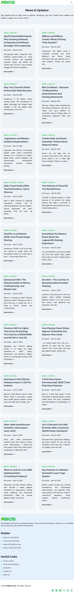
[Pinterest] (56, 590)
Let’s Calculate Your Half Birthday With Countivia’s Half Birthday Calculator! (55, 427)
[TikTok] (67, 590)
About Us (6, 575)
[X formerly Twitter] (71, 590)
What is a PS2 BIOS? (11, 537)
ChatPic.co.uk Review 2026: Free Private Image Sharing (17, 237)
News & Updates (10, 33)
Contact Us (7, 571)
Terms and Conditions (11, 564)
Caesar (8, 50)
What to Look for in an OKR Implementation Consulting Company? (18, 473)
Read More (9, 71)
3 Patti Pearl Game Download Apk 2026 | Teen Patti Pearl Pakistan (56, 382)
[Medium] (60, 590)
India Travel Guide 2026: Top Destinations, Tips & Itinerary (16, 189)
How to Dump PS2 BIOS (12, 548)
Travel (21, 182)
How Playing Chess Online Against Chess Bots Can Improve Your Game (55, 331)
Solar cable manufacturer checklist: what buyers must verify (17, 427)
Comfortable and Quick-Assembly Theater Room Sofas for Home (54, 141)
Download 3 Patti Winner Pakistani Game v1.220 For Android (17, 382)
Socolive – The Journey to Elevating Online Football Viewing (55, 282)
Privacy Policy (8, 561)
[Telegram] (64, 590)
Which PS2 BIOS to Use (12, 544)
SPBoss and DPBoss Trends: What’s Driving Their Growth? (54, 39)
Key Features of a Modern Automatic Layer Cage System (55, 473)
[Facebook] (52, 590)
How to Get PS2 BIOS (11, 541)
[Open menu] (71, 2)
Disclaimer (7, 568)
